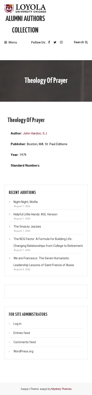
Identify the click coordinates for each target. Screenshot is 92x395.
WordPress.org (23, 351)
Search (79, 42)
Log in (17, 323)
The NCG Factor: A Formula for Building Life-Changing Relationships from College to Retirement (48, 242)
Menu (13, 42)
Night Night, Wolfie (25, 202)
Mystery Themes (61, 389)
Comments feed (24, 342)
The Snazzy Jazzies (27, 226)
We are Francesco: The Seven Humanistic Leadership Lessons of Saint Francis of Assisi (43, 261)
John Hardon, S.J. (35, 133)
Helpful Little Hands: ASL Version (35, 214)
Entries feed (21, 333)
